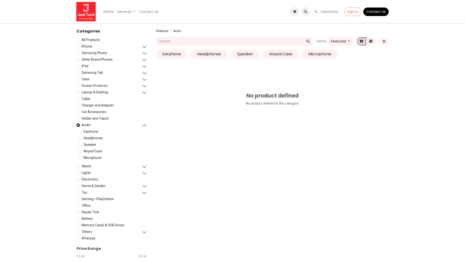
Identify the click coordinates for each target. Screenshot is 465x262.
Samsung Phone (94, 53)
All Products (91, 40)
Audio (86, 125)
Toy (84, 192)
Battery (87, 219)
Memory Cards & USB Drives (103, 225)
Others (87, 232)
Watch (86, 166)
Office (86, 205)
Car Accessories (94, 112)
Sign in (352, 11)
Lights (86, 173)
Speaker (90, 145)
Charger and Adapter (98, 105)
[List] (371, 41)
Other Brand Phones (97, 59)
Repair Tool (90, 212)
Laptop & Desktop (95, 92)
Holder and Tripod (95, 118)
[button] (305, 11)
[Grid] (361, 41)
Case (85, 79)
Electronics (90, 179)
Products (162, 31)
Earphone (91, 131)
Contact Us (376, 11)
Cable (86, 99)
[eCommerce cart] (294, 11)
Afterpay (88, 238)
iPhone (87, 46)
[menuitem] (108, 11)
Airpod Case (93, 151)
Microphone (93, 158)
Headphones (93, 138)
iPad (85, 66)
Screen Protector (95, 86)
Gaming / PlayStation (98, 199)
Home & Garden (94, 186)
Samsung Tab (92, 72)
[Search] (308, 41)
